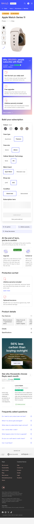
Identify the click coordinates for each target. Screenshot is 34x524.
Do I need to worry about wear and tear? (14, 416)
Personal (13, 3)
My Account (5, 465)
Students (19, 477)
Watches (26, 8)
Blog (3, 472)
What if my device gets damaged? (12, 420)
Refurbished (24, 193)
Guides (19, 472)
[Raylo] (5, 3)
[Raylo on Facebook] (2, 512)
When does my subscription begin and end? (15, 425)
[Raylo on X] (8, 512)
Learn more (6, 290)
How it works (7, 112)
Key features (6, 316)
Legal (18, 475)
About (3, 480)
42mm (7, 150)
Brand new (10, 193)
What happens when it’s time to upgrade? (14, 434)
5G (13, 160)
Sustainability (5, 467)
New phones (5, 475)
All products (18, 8)
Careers (19, 470)
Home (11, 8)
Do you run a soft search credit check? (13, 438)
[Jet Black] (16, 128)
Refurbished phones (7, 477)
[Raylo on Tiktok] (11, 512)
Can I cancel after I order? (9, 429)
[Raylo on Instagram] (5, 512)
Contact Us (20, 467)
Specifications (6, 332)
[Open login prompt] (28, 3)
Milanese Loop (21, 171)
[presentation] (17, 39)
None (6, 160)
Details (4, 329)
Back (5, 8)
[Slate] (27, 128)
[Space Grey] (5, 128)
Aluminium (8, 139)
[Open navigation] (32, 3)
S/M (6, 182)
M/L (13, 182)
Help (18, 465)
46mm (15, 150)
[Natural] (21, 128)
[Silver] (11, 128)
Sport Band (8, 171)
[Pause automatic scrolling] (30, 375)
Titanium (18, 139)
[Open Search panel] (25, 3)
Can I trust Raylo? (7, 443)
